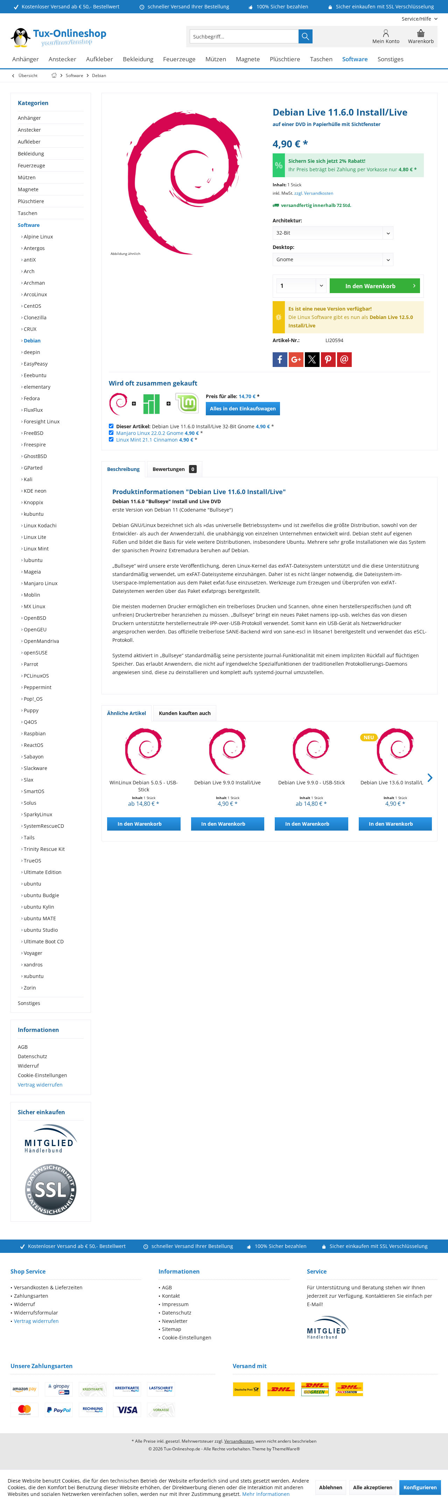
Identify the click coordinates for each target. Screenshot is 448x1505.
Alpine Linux (37, 236)
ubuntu (31, 883)
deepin (31, 352)
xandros (32, 964)
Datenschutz (32, 1056)
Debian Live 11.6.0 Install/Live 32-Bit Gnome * (195, 426)
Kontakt (171, 1295)
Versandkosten (238, 1441)
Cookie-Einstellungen (42, 1075)
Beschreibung (123, 469)
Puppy (30, 710)
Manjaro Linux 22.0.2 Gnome (149, 433)
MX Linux (33, 606)
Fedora (31, 398)
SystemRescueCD (43, 826)
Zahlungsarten (31, 1295)
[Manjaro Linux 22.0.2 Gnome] (151, 404)
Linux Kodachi (39, 525)
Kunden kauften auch (185, 713)
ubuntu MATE (39, 918)
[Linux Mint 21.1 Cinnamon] (186, 404)
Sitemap (171, 1329)
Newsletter (175, 1321)
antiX (29, 259)
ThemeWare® (286, 1449)
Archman (33, 282)
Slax (27, 779)
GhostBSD (34, 456)
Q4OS (29, 722)
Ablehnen (330, 1487)
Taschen (27, 213)
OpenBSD (34, 618)
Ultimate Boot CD (43, 941)
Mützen (27, 177)
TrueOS (31, 860)
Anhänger (29, 118)
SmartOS (33, 791)
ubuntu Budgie (40, 895)
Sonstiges (29, 1003)
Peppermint (36, 687)
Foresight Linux (40, 421)
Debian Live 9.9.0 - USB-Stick (311, 782)
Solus (29, 802)
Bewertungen (173, 469)
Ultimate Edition (42, 872)
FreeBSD (32, 433)
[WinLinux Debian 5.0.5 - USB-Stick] (144, 751)
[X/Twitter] (312, 359)
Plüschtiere (31, 201)
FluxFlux (32, 410)
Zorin (29, 987)
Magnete (28, 189)
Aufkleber (29, 141)
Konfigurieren (420, 1487)
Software (29, 225)
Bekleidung (31, 153)
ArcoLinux (34, 294)
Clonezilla (34, 317)
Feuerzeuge (31, 165)
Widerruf (28, 1065)
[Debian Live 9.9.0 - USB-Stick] (311, 751)
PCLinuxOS (35, 675)
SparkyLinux (37, 814)
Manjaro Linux (39, 583)
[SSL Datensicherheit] (51, 1190)
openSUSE (35, 652)
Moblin (31, 594)
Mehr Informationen (266, 1494)
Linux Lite (34, 537)
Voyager (32, 953)
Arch (28, 271)
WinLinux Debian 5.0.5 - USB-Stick (144, 786)
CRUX (29, 329)
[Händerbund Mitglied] (51, 1138)
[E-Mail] (344, 359)
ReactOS (32, 745)
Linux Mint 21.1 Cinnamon (147, 439)
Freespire (34, 444)
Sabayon (33, 756)
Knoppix (32, 502)
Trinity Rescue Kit (43, 849)
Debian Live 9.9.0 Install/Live (227, 782)
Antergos (33, 248)
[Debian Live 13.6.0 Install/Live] (395, 751)
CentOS (31, 306)
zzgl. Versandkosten (313, 193)
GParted (32, 467)
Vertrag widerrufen (40, 1084)
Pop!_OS (32, 698)
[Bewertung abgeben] (348, 134)
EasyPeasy (35, 363)
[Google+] (296, 359)
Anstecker (29, 129)
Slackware (34, 768)
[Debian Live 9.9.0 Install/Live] (228, 751)
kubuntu (33, 514)
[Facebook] (280, 359)
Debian (31, 340)
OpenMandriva (40, 641)
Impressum (175, 1304)
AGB (23, 1046)
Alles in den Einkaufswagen (243, 408)
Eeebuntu (34, 375)
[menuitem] (417, 18)
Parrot (30, 664)
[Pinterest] (328, 359)
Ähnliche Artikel (126, 713)
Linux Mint (35, 548)
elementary (36, 386)
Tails (28, 837)
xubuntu (33, 976)
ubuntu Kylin (38, 906)
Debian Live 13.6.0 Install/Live (395, 782)
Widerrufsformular (36, 1312)
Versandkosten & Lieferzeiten (48, 1287)
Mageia (31, 571)
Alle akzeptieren (372, 1487)
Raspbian (34, 733)
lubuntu (32, 560)
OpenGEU (34, 629)
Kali (27, 479)
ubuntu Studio (40, 930)
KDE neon (34, 490)
